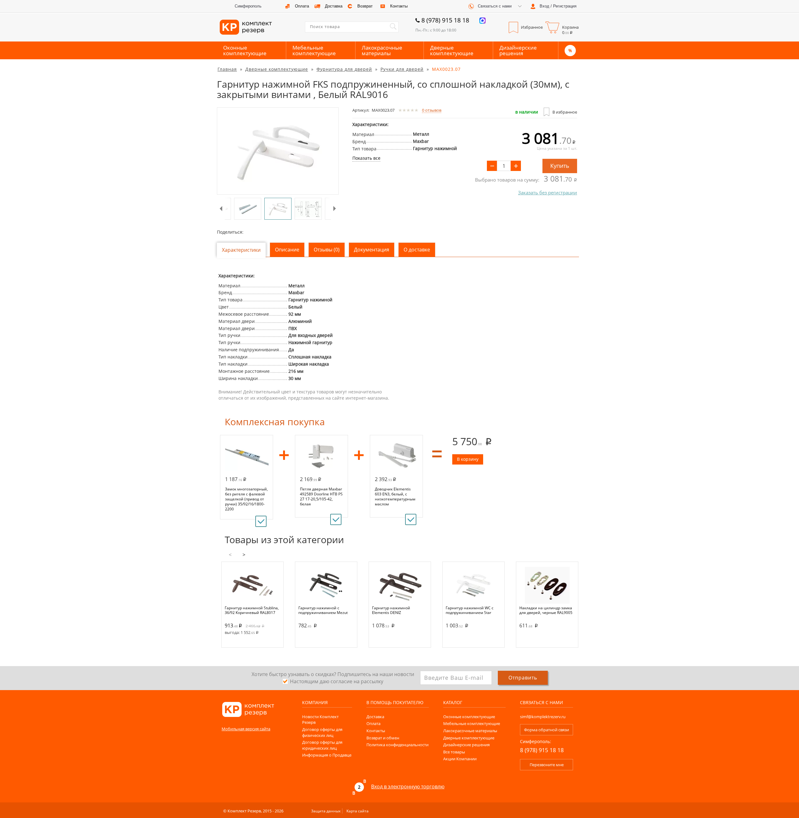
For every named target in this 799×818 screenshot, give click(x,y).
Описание (287, 249)
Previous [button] (221, 208)
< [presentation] (230, 554)
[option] (278, 151)
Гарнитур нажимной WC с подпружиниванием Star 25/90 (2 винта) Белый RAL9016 (469, 610)
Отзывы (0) (327, 249)
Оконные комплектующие (245, 50)
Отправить (522, 677)
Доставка (375, 716)
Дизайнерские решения (518, 50)
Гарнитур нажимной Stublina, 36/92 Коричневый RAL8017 (252, 610)
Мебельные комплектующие (314, 50)
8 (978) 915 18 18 (445, 20)
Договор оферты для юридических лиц (322, 745)
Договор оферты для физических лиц (322, 732)
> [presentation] (244, 554)
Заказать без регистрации (547, 192)
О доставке (417, 249)
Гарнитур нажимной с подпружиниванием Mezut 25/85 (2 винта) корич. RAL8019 (323, 610)
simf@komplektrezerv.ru (543, 716)
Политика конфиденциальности (397, 744)
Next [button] (335, 208)
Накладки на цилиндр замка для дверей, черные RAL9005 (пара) (545, 610)
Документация (371, 249)
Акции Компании (460, 759)
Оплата (373, 723)
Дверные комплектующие (451, 50)
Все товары (454, 752)
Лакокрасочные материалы (382, 50)
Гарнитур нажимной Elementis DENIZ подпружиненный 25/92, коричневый (394, 610)
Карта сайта (357, 811)
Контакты (375, 730)
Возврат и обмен (382, 738)
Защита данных (326, 811)
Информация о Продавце (326, 755)
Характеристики (241, 249)
